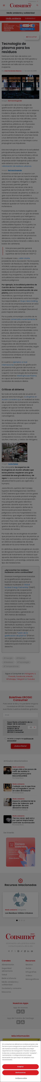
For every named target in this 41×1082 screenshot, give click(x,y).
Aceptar (20, 1066)
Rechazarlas (20, 1072)
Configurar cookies (21, 1078)
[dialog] (20, 1061)
